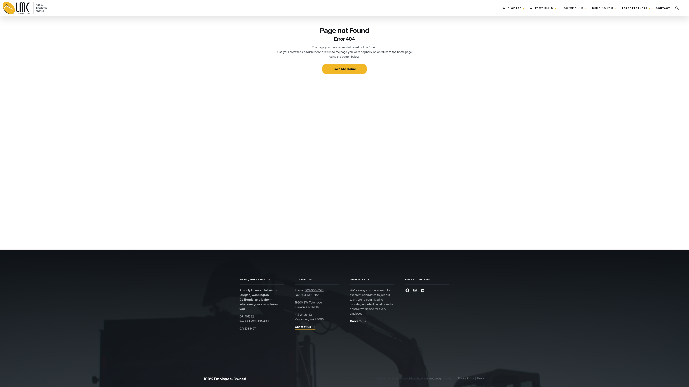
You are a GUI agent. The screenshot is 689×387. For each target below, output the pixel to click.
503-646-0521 (314, 290)
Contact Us (303, 327)
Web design (435, 378)
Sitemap (480, 378)
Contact (663, 8)
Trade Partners (634, 8)
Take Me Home (344, 69)
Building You (602, 8)
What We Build (541, 8)
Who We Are (512, 8)
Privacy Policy (466, 378)
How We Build (572, 8)
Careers (356, 321)
